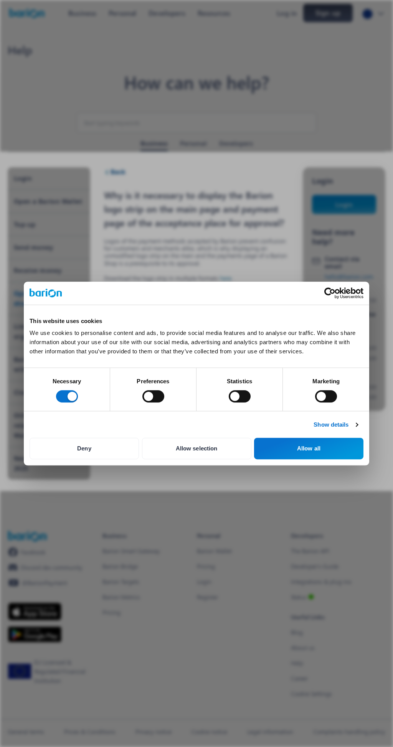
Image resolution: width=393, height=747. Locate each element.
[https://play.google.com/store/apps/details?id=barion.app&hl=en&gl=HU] (34, 634)
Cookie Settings (311, 693)
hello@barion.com (349, 276)
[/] (27, 536)
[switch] (153, 396)
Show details (331, 424)
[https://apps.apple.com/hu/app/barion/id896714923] (34, 611)
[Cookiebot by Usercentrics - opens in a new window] (329, 293)
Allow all (308, 448)
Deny (84, 448)
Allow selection (197, 448)
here (225, 278)
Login (344, 204)
